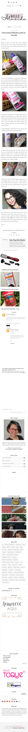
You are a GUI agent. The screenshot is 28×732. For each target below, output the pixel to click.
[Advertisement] (14, 391)
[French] (5, 701)
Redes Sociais (20, 575)
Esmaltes (15, 560)
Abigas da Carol (6, 660)
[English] (3, 701)
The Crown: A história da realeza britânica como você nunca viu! (12, 525)
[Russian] (17, 701)
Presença (4, 572)
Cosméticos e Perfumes (12, 554)
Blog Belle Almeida (14, 330)
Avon (24, 544)
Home (9, 565)
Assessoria (18, 544)
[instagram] (9, 2)
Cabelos (4, 552)
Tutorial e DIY (5, 582)
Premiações (18, 570)
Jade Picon (14, 565)
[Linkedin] (19, 235)
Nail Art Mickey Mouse (9, 516)
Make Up (10, 567)
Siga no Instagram (6, 457)
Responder (8, 325)
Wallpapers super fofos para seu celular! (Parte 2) (12, 500)
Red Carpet (12, 575)
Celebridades (11, 552)
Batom (3, 547)
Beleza (13, 547)
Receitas (10, 572)
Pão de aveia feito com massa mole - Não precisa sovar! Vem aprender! (13, 508)
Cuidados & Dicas (6, 557)
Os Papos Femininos (10, 314)
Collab (3, 554)
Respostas (9, 328)
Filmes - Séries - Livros (8, 562)
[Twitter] (14, 235)
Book (21, 547)
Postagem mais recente (7, 409)
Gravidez (4, 565)
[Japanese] (19, 701)
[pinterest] (14, 2)
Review (16, 577)
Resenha (11, 577)
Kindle (20, 565)
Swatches (21, 577)
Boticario (4, 549)
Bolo (17, 547)
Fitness (17, 562)
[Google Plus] (12, 235)
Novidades (4, 570)
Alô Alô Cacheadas (15, 30)
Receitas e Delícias (19, 572)
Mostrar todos (24, 663)
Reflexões (4, 577)
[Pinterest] (16, 235)
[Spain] (10, 701)
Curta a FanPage (6, 460)
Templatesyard (15, 728)
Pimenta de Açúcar (7, 655)
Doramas (14, 557)
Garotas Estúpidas (6, 657)
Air (3, 544)
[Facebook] (9, 235)
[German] (7, 701)
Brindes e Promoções (13, 549)
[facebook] (11, 2)
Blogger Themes (22, 728)
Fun (21, 562)
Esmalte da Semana (7, 560)
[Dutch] (15, 701)
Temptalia (5, 662)
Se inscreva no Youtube (8, 463)
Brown (21, 549)
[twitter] (16, 2)
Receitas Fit (5, 575)
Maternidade (17, 567)
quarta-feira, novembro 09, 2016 (11, 315)
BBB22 (8, 547)
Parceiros (11, 570)
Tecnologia (5, 580)
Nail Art (23, 567)
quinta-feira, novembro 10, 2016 (15, 331)
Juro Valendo (5, 659)
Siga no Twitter (6, 466)
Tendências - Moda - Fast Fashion (17, 580)
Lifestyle (4, 567)
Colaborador (18, 552)
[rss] (19, 2)
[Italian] (12, 701)
